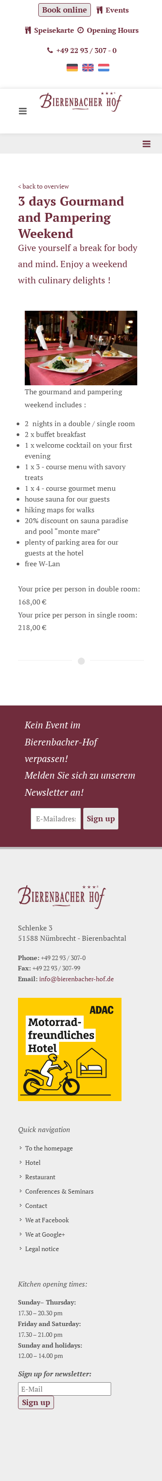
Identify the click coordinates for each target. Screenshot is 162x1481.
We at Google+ (45, 1234)
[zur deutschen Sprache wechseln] (72, 70)
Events (116, 10)
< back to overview (43, 186)
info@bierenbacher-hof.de (76, 978)
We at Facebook (47, 1220)
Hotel (32, 1162)
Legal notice (42, 1248)
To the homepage (49, 1148)
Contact (36, 1205)
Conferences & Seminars (59, 1191)
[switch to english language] (88, 70)
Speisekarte (53, 30)
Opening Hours (112, 30)
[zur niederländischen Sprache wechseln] (104, 70)
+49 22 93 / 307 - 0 (85, 50)
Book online (64, 9)
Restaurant (40, 1176)
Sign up (101, 818)
